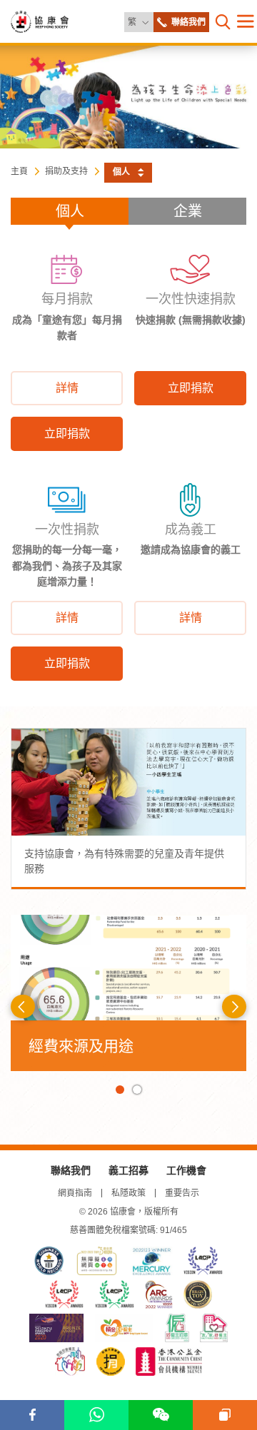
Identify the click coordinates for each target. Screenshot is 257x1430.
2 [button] (137, 1089)
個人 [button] (121, 172)
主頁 (19, 171)
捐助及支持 (66, 171)
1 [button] (120, 1089)
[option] (128, 993)
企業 (187, 211)
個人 (70, 211)
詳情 (67, 388)
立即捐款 (67, 433)
